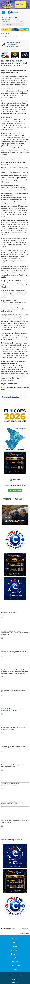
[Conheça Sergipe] (15, 439)
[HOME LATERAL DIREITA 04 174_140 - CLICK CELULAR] (5, 55)
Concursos (14, 954)
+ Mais (15, 969)
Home (14, 939)
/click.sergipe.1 (15, 979)
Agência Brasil (13, 44)
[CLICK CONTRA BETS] (25, 55)
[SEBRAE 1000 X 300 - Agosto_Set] (15, 4)
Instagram (19, 21)
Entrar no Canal (16, 490)
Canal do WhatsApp (6, 20)
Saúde (14, 958)
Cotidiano (14, 942)
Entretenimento (14, 965)
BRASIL (7, 34)
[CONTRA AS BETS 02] (15, 540)
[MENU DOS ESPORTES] (15, 55)
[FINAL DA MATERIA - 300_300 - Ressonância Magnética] (15, 463)
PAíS (2, 34)
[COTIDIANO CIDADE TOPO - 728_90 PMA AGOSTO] (15, 30)
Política (14, 946)
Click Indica (14, 950)
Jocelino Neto (15, 982)
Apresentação (23, 933)
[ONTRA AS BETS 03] (15, 589)
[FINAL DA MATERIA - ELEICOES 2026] (15, 414)
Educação (14, 962)
